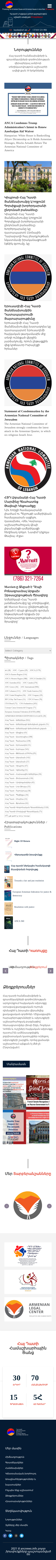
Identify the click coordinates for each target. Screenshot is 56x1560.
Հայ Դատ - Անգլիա (16, 733)
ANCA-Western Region (16, 679)
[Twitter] (10, 1536)
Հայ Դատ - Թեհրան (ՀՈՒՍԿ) (20, 753)
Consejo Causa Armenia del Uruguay (20, 708)
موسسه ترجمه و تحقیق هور (17, 816)
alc (8, 670)
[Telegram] (22, 1536)
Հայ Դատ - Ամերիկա (17, 720)
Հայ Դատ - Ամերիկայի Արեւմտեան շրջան (26, 728)
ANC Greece (11, 687)
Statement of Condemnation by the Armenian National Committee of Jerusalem (26, 415)
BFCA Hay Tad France (15, 699)
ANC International (30, 687)
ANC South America (32, 691)
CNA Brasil (11, 703)
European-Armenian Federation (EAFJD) (22, 712)
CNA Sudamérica (28, 703)
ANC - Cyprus (20, 670)
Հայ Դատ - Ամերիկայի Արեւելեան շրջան (27, 724)
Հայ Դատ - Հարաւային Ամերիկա (23, 774)
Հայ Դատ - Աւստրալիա (18, 737)
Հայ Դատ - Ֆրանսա (16, 803)
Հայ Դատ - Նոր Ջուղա (17, 787)
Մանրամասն (16, 1049)
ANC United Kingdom (15, 695)
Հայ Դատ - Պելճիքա (16, 795)
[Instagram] (16, 1536)
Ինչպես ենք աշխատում (27, 987)
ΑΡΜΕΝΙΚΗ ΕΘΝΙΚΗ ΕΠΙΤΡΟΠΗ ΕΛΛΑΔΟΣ (25, 716)
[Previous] (6, 1206)
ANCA (35, 670)
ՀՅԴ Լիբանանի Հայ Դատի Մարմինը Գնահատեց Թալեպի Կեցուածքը (25, 501)
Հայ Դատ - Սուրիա (16, 799)
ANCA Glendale (37, 679)
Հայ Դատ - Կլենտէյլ (16, 770)
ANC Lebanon (12, 691)
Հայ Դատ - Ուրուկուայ (17, 791)
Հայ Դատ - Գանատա (17, 741)
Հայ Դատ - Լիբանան (17, 757)
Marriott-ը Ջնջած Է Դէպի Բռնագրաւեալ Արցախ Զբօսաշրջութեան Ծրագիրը (26, 591)
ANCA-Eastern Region (16, 674)
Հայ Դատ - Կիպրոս (16, 766)
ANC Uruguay (35, 695)
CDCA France (35, 699)
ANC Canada (30, 683)
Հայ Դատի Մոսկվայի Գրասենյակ (23, 811)
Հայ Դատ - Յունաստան (19, 778)
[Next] (49, 1206)
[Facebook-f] (5, 1536)
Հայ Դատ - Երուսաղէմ (18, 745)
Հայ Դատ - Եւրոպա (17, 749)
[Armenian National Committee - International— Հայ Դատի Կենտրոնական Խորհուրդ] (15, 5)
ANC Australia (13, 683)
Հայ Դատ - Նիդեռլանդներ (19, 782)
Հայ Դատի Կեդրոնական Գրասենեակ (26, 807)
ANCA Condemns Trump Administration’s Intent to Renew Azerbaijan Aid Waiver (25, 127)
